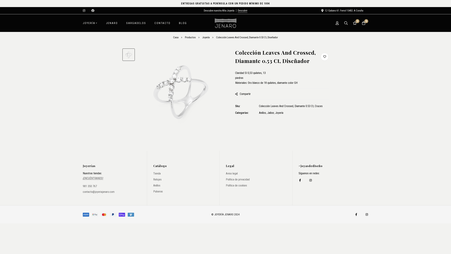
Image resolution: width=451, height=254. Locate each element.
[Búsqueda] (346, 23)
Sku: (237, 106)
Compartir (245, 94)
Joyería (206, 37)
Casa (175, 37)
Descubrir (242, 10)
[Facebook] (300, 180)
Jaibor (270, 112)
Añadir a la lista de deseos (325, 57)
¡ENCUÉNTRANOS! (93, 178)
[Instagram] (310, 180)
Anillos (262, 112)
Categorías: (242, 112)
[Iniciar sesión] (337, 23)
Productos (190, 37)
